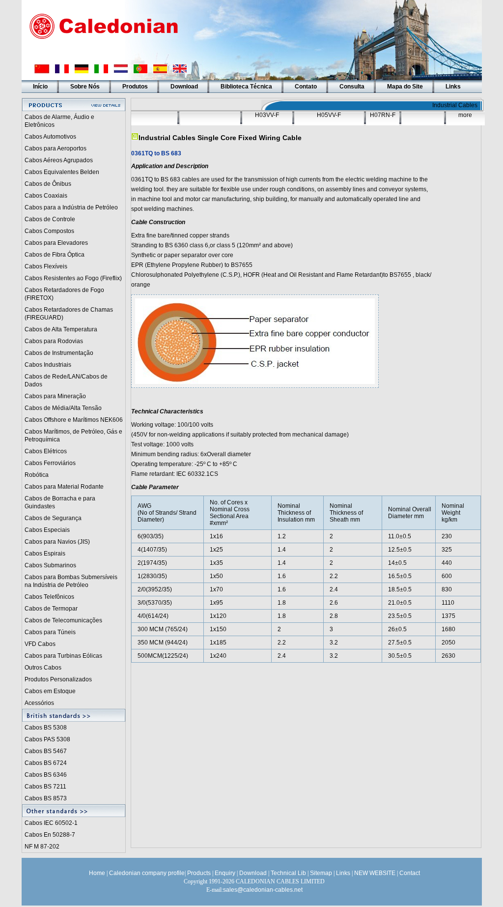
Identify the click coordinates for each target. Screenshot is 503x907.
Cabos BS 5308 (46, 727)
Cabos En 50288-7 (50, 834)
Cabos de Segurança (53, 518)
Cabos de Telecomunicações (63, 620)
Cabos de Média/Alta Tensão (63, 408)
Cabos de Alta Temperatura (61, 329)
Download (184, 86)
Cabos (34, 798)
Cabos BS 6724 (46, 763)
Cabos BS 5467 (46, 751)
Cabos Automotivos (50, 136)
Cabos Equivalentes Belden (62, 172)
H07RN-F (382, 115)
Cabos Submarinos (50, 565)
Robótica (37, 474)
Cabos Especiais (47, 530)
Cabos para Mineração (55, 396)
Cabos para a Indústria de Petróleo (71, 207)
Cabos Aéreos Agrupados (59, 160)
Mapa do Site (405, 86)
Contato (306, 86)
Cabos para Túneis (50, 632)
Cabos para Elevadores (56, 242)
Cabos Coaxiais (46, 195)
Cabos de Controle (50, 219)
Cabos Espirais (45, 553)
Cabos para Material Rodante (64, 486)
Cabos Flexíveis (46, 266)
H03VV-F (267, 115)
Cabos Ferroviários (50, 463)
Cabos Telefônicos (49, 596)
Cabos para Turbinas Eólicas (63, 655)
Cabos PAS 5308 (47, 739)
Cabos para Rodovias (54, 341)
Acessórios (39, 703)
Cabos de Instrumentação (59, 353)
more (465, 115)
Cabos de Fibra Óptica (54, 254)
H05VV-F (329, 115)
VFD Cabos (40, 644)
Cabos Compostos (49, 231)
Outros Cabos (43, 667)
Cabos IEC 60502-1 (51, 822)
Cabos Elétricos (46, 451)
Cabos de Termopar (51, 608)
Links (453, 86)
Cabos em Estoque (50, 691)
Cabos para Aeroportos (55, 148)
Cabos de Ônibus (48, 183)
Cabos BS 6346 (46, 774)
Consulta (351, 86)
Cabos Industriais (48, 364)
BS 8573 (55, 798)
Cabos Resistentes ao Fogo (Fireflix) (73, 278)
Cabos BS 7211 (45, 786)
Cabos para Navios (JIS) (57, 541)
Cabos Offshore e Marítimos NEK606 (74, 419)
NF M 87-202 (42, 846)
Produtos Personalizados (58, 679)
